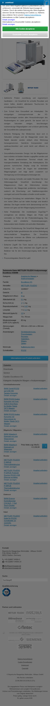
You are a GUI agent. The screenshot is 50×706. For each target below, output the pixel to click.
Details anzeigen (8, 20)
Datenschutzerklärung (32, 15)
